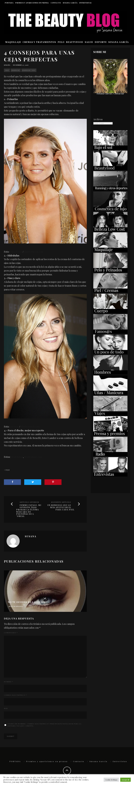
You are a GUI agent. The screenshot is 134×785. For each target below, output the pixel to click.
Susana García (70, 3)
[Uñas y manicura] (110, 394)
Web (6, 708)
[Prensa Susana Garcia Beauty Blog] (110, 434)
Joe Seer (14, 426)
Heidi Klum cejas (33, 456)
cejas (7, 470)
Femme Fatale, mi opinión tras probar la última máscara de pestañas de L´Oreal (28, 510)
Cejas (7, 70)
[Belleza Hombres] (110, 373)
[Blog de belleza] (110, 353)
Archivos (98, 119)
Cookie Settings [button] (111, 780)
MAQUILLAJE (13, 42)
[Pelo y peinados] (110, 271)
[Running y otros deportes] (110, 189)
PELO (61, 42)
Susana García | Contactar (110, 93)
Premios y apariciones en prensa (32, 3)
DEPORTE (101, 42)
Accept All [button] (125, 780)
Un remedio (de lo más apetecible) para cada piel (61, 507)
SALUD (89, 42)
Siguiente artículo (61, 502)
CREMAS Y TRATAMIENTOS (39, 42)
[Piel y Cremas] (110, 291)
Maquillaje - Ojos (28, 70)
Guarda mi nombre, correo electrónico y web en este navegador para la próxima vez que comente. (44, 725)
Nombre (8, 682)
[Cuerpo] (110, 312)
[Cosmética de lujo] (110, 210)
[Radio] (110, 455)
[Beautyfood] (110, 169)
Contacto (56, 3)
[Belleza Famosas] (110, 332)
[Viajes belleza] (110, 414)
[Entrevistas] (110, 475)
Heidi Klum (17, 456)
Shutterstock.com (33, 251)
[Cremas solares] (110, 148)
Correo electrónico (15, 695)
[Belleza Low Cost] (110, 230)
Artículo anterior (29, 502)
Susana (7, 65)
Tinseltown (16, 251)
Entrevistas (85, 3)
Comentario (11, 633)
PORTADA (9, 3)
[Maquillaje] (110, 250)
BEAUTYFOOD (74, 42)
